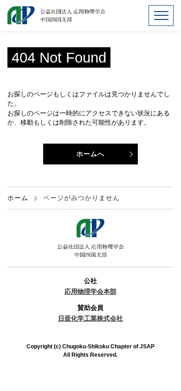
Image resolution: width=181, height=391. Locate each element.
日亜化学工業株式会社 (90, 318)
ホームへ (90, 154)
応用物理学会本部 (90, 291)
